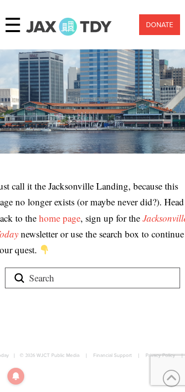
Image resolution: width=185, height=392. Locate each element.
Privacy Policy (160, 355)
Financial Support (112, 355)
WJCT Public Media (58, 355)
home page (59, 218)
